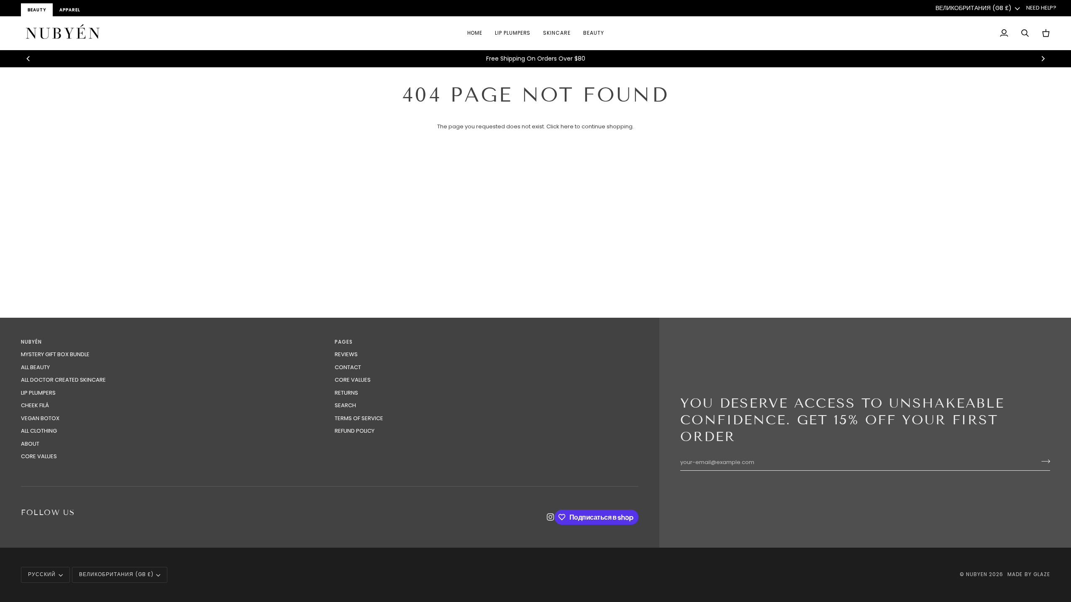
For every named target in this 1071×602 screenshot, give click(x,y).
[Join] (1043, 461)
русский (42, 574)
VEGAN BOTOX (40, 418)
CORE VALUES (39, 456)
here (567, 126)
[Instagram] (550, 517)
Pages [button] (344, 342)
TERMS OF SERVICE (359, 418)
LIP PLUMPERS (38, 393)
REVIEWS (346, 354)
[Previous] (28, 58)
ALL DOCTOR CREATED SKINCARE (63, 380)
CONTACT (348, 367)
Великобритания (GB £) (973, 8)
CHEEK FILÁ (35, 405)
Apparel (69, 10)
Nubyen (976, 574)
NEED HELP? (1041, 8)
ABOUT (30, 444)
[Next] (1042, 58)
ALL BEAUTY (35, 367)
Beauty (37, 10)
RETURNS (346, 393)
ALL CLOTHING (39, 431)
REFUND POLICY (354, 431)
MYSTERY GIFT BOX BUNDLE (55, 354)
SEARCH (345, 405)
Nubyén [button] (31, 342)
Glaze (1041, 574)
